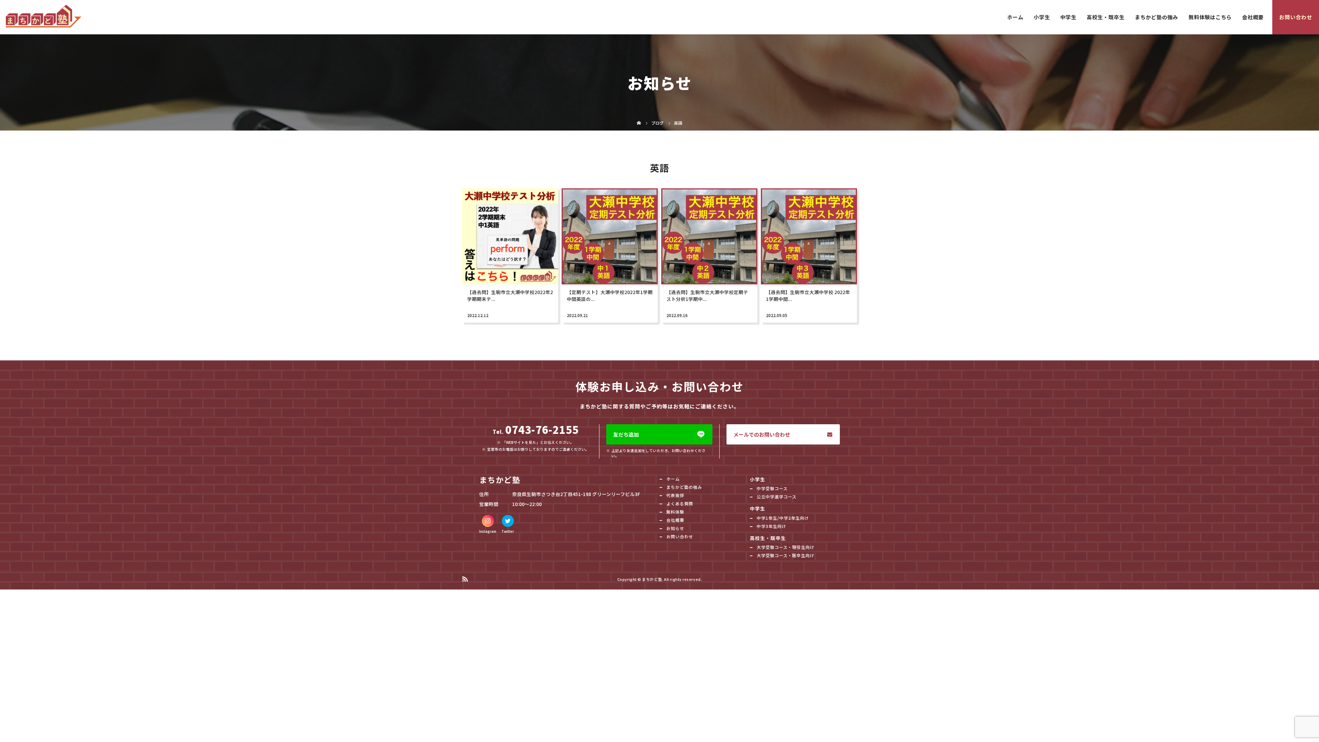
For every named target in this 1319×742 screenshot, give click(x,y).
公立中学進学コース (777, 496)
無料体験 (675, 512)
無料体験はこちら (1210, 17)
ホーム (1015, 17)
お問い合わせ (1295, 17)
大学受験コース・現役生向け (785, 547)
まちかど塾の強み (1156, 17)
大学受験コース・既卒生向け (785, 555)
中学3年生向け (771, 526)
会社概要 (1253, 17)
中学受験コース (772, 488)
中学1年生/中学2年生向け (783, 518)
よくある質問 (679, 503)
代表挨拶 (675, 495)
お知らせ (675, 528)
